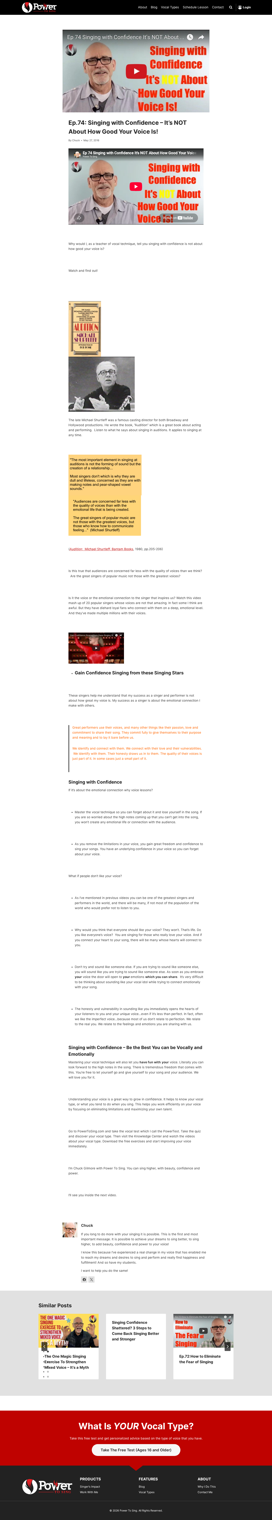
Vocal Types (170, 7)
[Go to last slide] (44, 1346)
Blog (154, 7)
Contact (218, 7)
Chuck (76, 140)
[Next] (228, 1346)
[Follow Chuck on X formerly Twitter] (91, 1279)
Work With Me (89, 1492)
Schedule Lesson (195, 7)
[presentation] (68, 1331)
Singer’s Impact (90, 1486)
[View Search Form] (230, 7)
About (142, 7)
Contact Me (205, 1492)
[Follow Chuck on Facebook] (84, 1279)
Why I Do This (207, 1486)
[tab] (48, 1351)
